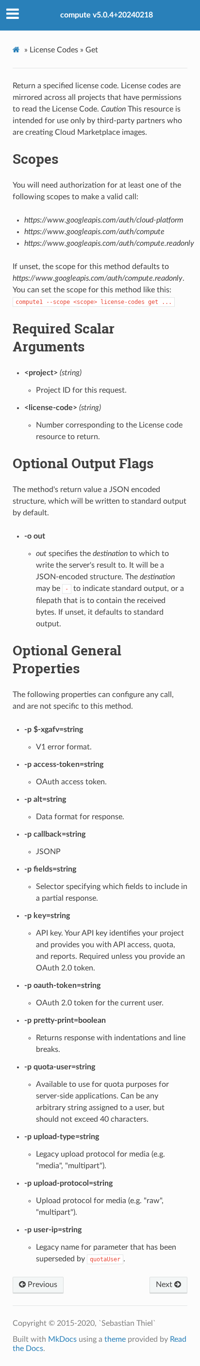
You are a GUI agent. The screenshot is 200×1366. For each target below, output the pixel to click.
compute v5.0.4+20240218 (106, 15)
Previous (41, 1284)
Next (165, 1284)
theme (115, 1339)
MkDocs (62, 1339)
